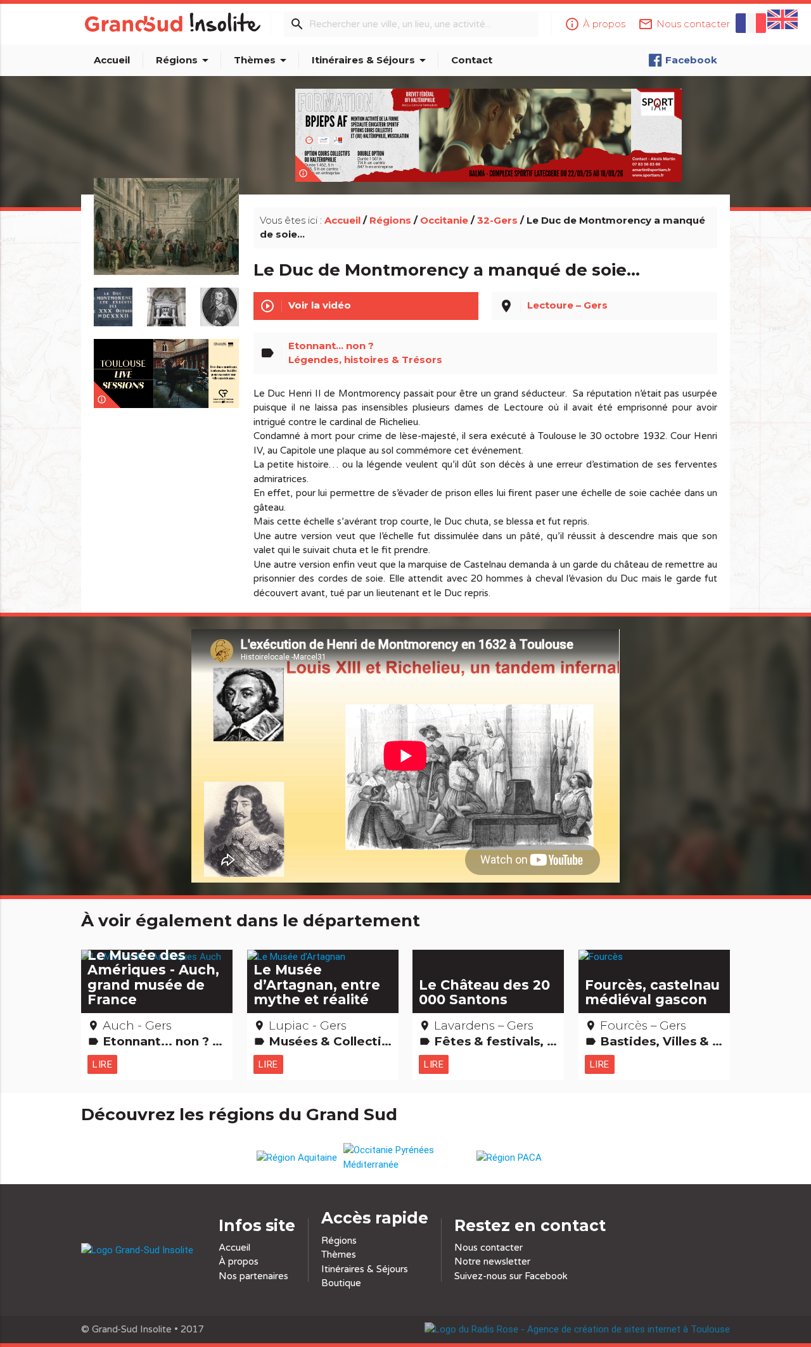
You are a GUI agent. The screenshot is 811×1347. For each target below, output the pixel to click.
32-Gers (497, 220)
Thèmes (262, 60)
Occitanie (444, 220)
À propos (239, 1261)
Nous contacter (488, 1247)
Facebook (691, 60)
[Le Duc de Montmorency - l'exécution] (166, 241)
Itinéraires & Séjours (371, 60)
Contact (471, 60)
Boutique (341, 1283)
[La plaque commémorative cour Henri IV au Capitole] (113, 300)
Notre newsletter (492, 1261)
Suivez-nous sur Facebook (511, 1276)
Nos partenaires (253, 1276)
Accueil (112, 60)
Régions (184, 60)
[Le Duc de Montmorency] (219, 300)
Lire (102, 1064)
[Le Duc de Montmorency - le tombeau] (166, 300)
